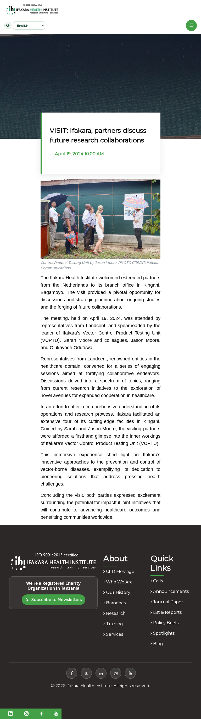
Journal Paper (167, 601)
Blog (157, 643)
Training (114, 623)
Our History (117, 592)
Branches (115, 602)
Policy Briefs (165, 622)
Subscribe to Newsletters (56, 599)
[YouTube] (130, 673)
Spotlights (163, 633)
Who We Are (119, 581)
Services (114, 634)
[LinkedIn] (101, 673)
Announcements (170, 591)
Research (115, 613)
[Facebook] (71, 673)
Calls (157, 580)
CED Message (119, 571)
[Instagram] (115, 673)
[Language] (8, 25)
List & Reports (167, 612)
